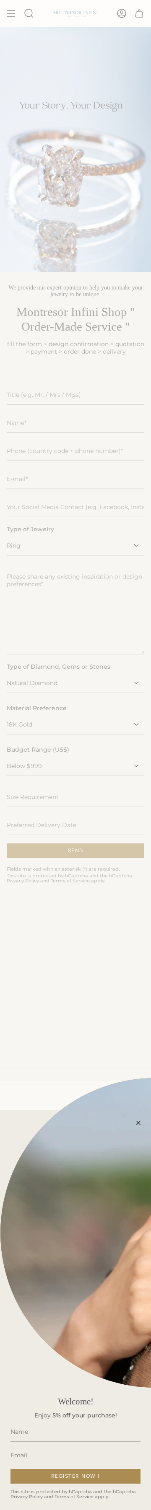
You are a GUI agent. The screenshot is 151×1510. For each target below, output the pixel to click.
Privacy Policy (26, 1497)
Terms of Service (74, 1497)
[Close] (138, 1123)
